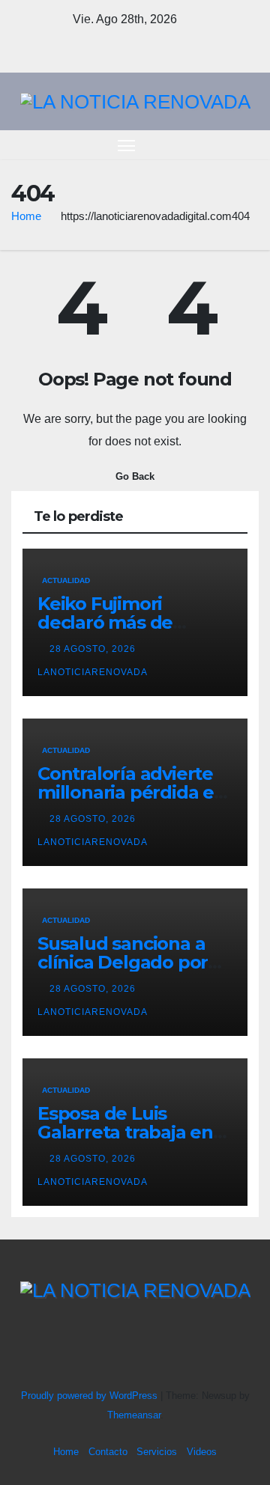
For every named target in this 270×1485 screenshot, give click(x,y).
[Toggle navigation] (126, 145)
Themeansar (133, 1415)
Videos (202, 1451)
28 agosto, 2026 (94, 649)
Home (26, 216)
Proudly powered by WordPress (90, 1395)
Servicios (156, 1451)
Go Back (135, 476)
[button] (223, 144)
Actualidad (66, 580)
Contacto (108, 1451)
